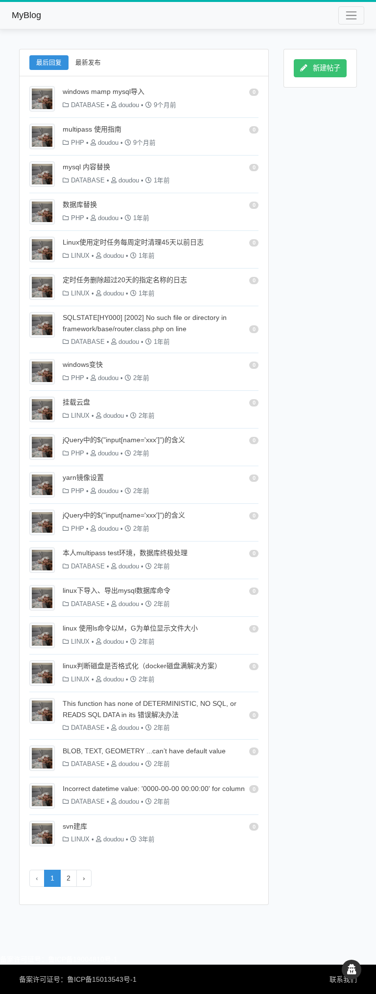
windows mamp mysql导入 (103, 91)
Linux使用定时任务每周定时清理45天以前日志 (133, 242)
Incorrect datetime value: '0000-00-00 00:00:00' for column (154, 788)
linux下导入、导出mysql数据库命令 (116, 590)
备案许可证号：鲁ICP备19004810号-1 (59, 959)
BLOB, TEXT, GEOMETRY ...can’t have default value (144, 751)
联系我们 (343, 979)
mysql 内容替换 (86, 167)
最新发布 (88, 62)
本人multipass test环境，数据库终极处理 (125, 553)
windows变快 (83, 364)
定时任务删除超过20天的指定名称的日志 (125, 280)
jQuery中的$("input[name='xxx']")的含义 (124, 440)
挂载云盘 (76, 402)
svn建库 (75, 826)
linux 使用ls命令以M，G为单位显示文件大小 (130, 628)
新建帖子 (325, 68)
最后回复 (49, 62)
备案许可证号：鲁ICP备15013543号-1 (78, 979)
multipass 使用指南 (92, 129)
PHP (77, 142)
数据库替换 (80, 204)
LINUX (80, 255)
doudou (129, 105)
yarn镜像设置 (83, 477)
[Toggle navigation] (351, 15)
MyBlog (26, 15)
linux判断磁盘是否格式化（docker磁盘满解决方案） (142, 666)
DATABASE (88, 105)
